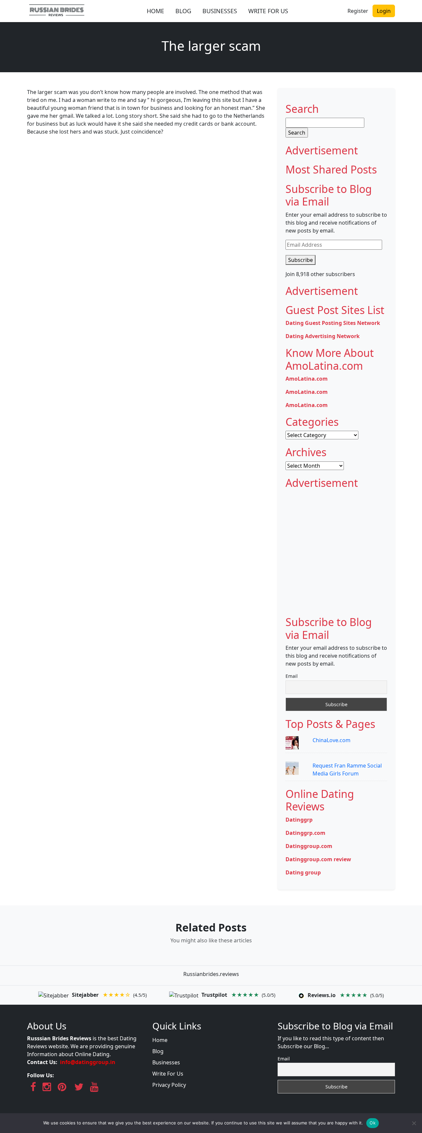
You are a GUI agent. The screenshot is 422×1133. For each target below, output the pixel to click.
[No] (413, 1123)
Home (159, 1040)
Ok (373, 1122)
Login (384, 11)
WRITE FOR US (268, 11)
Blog (158, 1051)
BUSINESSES (219, 11)
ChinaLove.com (331, 740)
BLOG (183, 11)
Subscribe (300, 260)
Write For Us (167, 1073)
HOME (155, 11)
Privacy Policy (169, 1084)
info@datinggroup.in (87, 1062)
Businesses (166, 1062)
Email (292, 676)
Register (357, 11)
